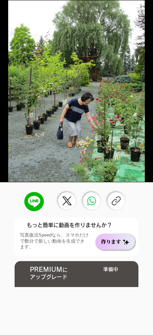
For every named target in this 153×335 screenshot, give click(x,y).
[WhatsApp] (91, 201)
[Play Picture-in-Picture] (131, 172)
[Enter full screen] (143, 172)
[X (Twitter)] (67, 201)
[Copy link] (116, 201)
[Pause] (9, 172)
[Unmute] (21, 172)
